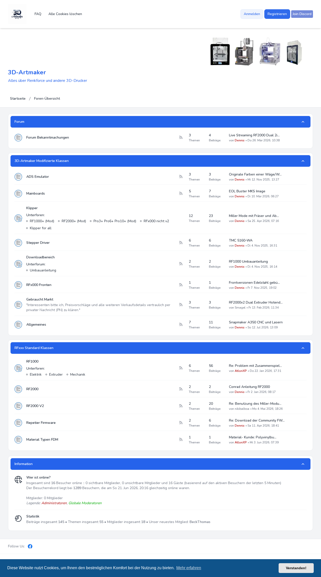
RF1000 (32, 361)
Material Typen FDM (42, 439)
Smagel (240, 308)
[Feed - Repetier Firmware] (180, 423)
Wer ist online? (38, 477)
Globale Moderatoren (85, 503)
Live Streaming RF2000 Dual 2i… (254, 135)
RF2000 (32, 389)
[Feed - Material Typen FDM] (180, 439)
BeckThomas (200, 522)
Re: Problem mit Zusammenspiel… (255, 365)
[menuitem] (302, 14)
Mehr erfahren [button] (188, 568)
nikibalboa (242, 409)
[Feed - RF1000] (180, 368)
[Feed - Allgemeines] (180, 324)
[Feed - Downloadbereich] (180, 264)
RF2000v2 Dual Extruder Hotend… (256, 302)
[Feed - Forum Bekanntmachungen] (180, 137)
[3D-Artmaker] (17, 14)
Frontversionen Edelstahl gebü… (254, 282)
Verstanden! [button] (296, 568)
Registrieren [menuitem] (277, 14)
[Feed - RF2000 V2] (180, 406)
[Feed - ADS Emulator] (180, 176)
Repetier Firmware (41, 422)
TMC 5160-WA (241, 240)
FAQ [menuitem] (38, 14)
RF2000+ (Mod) (74, 221)
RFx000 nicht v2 (156, 221)
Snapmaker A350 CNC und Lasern (256, 322)
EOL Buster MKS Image (247, 191)
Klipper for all (40, 228)
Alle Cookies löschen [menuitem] (65, 14)
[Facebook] (30, 546)
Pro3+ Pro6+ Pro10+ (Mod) (115, 221)
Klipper (32, 208)
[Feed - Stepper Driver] (180, 243)
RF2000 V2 (35, 405)
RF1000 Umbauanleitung (248, 261)
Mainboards (35, 193)
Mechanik (77, 374)
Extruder (56, 374)
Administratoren (54, 503)
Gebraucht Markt (39, 299)
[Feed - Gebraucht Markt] (180, 305)
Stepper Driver (38, 242)
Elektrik (36, 374)
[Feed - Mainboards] (180, 193)
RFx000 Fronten (38, 284)
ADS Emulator (37, 176)
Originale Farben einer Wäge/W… (255, 174)
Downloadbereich (40, 257)
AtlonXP (241, 371)
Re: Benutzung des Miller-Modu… (255, 403)
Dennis (240, 140)
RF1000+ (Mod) (42, 221)
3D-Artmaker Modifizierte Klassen (42, 160)
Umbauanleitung (43, 270)
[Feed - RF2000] (180, 389)
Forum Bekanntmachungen (47, 137)
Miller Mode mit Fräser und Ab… (254, 215)
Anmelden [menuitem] (252, 14)
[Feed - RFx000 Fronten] (180, 285)
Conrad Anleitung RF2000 (249, 386)
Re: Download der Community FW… (257, 420)
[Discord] (38, 546)
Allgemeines (36, 324)
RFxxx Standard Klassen (34, 347)
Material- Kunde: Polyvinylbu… (252, 437)
